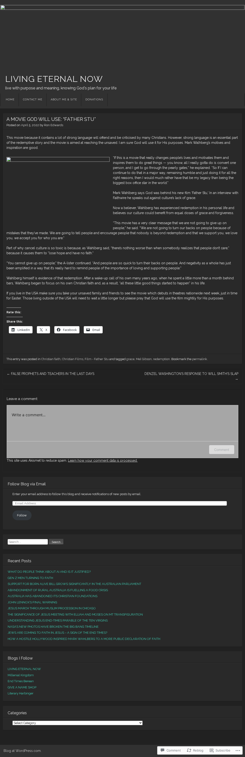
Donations (94, 99)
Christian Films (72, 359)
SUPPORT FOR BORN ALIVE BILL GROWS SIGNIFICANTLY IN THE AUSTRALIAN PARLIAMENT (74, 584)
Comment (221, 450)
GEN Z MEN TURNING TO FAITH (30, 578)
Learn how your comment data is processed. (103, 460)
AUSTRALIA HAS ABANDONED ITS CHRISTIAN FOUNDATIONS (52, 596)
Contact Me (32, 99)
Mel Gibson (144, 359)
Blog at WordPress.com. (22, 751)
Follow (22, 515)
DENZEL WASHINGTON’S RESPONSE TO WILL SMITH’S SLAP (191, 376)
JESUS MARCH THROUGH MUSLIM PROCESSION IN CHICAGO (52, 608)
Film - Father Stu (97, 359)
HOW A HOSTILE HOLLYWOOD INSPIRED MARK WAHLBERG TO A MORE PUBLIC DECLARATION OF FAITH (84, 639)
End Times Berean (21, 681)
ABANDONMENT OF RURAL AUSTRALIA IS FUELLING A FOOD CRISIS (58, 590)
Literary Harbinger (20, 693)
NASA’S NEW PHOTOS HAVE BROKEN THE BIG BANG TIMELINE (53, 626)
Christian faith (51, 359)
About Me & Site (64, 99)
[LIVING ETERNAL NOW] (122, 35)
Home (10, 99)
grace (130, 359)
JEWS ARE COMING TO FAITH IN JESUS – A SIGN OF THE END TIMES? (57, 632)
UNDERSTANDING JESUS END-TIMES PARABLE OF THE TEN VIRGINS (58, 620)
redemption (161, 359)
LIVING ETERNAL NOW (54, 79)
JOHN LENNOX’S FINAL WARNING (32, 602)
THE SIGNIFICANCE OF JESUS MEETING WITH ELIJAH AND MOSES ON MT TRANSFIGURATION (75, 614)
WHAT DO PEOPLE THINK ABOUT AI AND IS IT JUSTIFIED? (49, 571)
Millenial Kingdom (21, 675)
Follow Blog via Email (27, 484)
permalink (199, 359)
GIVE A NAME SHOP (22, 687)
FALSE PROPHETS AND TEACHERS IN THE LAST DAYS (50, 374)
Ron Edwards (53, 125)
